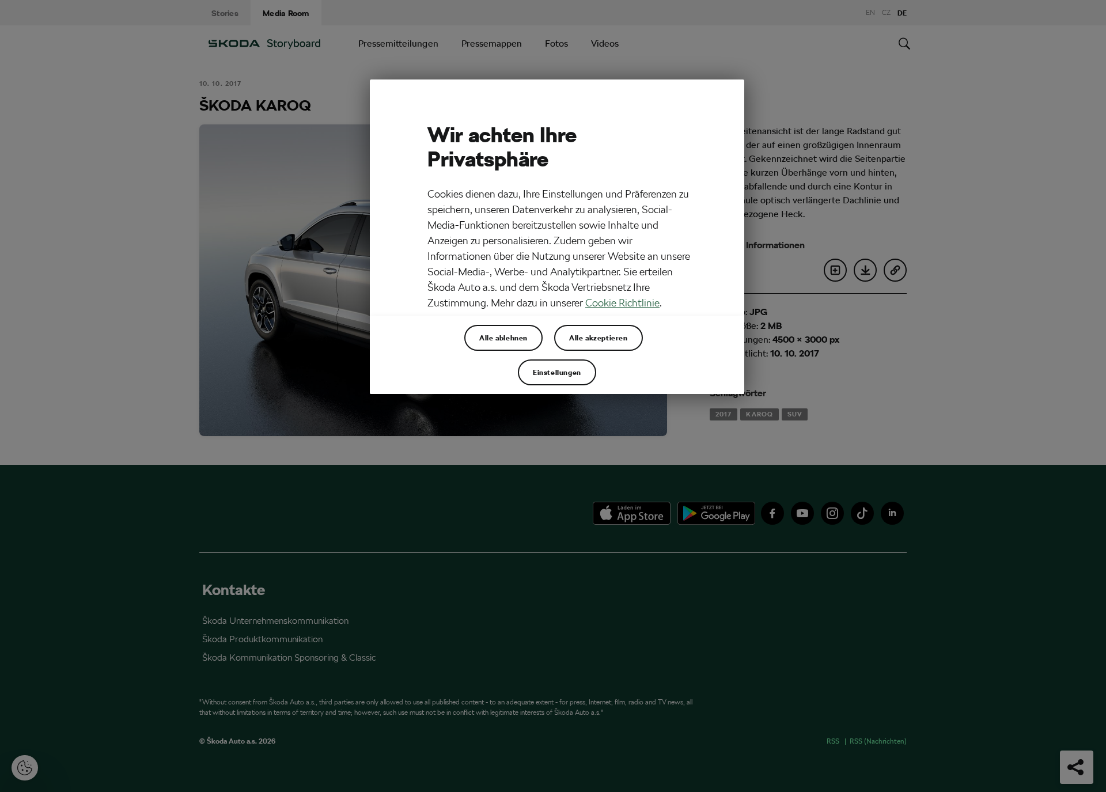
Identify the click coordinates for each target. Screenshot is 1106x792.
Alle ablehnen (503, 337)
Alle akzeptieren (598, 337)
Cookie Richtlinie (622, 303)
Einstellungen (557, 372)
